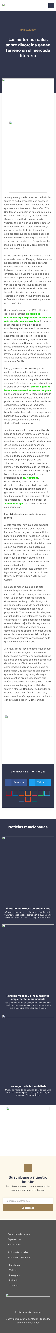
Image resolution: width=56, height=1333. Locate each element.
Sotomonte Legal (14, 503)
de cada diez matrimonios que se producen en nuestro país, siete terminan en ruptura (27, 317)
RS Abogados (30, 477)
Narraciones (28, 30)
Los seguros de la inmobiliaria (28, 1086)
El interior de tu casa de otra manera (28, 908)
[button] (16, 782)
